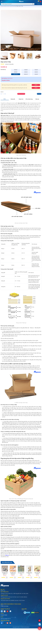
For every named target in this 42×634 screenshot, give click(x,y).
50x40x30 (36, 69)
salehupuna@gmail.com (6, 618)
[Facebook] (2, 623)
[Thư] (5, 612)
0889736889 (4, 615)
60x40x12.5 (26, 74)
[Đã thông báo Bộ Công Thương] (27, 612)
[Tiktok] (5, 623)
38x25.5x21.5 (16, 74)
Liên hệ (36, 84)
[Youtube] (7, 623)
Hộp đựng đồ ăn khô (37, 573)
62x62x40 (36, 74)
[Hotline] (7, 612)
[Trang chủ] (21, 2)
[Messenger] (2, 612)
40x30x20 (15, 69)
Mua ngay (39, 93)
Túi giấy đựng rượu (29, 573)
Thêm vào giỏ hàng (21, 93)
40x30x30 (25, 69)
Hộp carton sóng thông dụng (10, 6)
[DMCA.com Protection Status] (35, 613)
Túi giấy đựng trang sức (13, 573)
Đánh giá (37, 99)
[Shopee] (10, 623)
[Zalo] (10, 612)
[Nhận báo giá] (39, 620)
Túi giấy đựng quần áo (5, 573)
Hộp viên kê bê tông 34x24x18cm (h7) (21, 573)
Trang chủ (2, 6)
